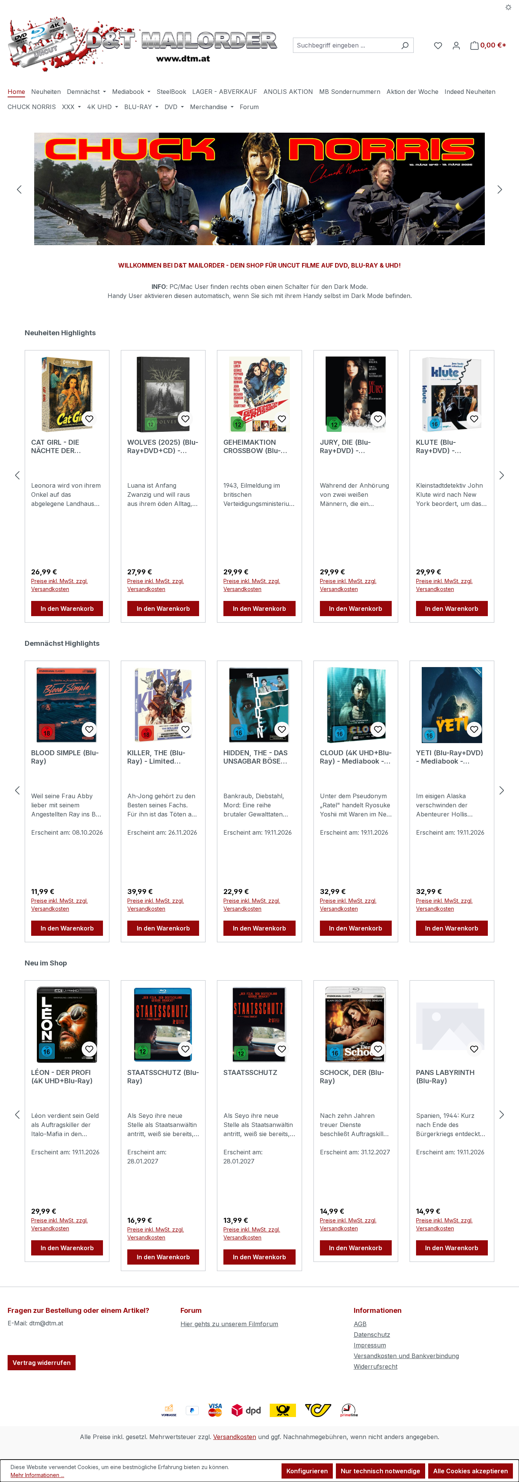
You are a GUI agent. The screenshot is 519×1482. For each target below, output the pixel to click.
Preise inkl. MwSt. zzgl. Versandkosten (59, 585)
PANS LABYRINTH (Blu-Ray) (445, 1076)
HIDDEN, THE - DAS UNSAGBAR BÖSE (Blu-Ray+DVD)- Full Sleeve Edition (256, 757)
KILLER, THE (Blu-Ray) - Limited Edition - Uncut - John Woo (156, 757)
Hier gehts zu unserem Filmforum (229, 1324)
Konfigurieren (307, 1471)
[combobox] (344, 45)
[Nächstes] (500, 189)
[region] (259, 189)
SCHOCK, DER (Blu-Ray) (352, 1076)
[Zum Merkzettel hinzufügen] (89, 418)
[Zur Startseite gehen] (143, 44)
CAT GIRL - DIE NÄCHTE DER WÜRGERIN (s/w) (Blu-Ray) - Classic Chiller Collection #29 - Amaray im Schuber (62, 446)
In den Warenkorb (67, 608)
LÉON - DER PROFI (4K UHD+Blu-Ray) (62, 1076)
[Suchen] (405, 45)
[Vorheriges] (19, 189)
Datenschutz (372, 1334)
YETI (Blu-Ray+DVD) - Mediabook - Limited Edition (449, 757)
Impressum (370, 1345)
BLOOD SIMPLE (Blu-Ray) (65, 757)
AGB (360, 1324)
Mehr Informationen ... (37, 1475)
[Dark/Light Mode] (508, 6)
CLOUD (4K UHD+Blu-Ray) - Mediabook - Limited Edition (356, 757)
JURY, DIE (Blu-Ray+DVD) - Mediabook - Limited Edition (354, 446)
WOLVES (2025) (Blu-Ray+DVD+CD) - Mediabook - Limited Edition (162, 446)
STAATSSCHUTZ (250, 1072)
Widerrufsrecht (375, 1366)
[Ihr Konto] (456, 45)
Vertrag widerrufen (42, 1362)
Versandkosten (234, 1437)
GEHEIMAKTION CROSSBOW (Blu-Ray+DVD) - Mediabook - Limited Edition (258, 446)
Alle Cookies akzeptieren (470, 1471)
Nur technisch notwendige (380, 1471)
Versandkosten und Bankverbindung (406, 1356)
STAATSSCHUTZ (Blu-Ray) (163, 1076)
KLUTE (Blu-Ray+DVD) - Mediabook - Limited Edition (450, 446)
